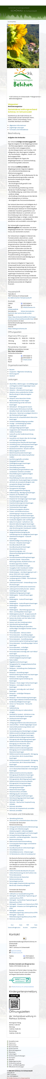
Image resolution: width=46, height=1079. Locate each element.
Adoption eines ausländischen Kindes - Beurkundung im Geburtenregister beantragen (21, 394)
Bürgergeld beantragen (16, 461)
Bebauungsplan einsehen (17, 451)
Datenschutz (12, 1045)
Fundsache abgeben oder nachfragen (21, 520)
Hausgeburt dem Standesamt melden (21, 568)
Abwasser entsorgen (15, 388)
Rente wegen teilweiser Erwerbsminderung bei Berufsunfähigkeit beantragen (22, 701)
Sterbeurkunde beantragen (18, 718)
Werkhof (12, 376)
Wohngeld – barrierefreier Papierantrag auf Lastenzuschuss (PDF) (23, 897)
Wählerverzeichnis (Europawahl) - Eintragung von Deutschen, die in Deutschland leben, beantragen (23, 762)
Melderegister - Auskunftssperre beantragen (23, 603)
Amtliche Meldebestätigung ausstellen (21, 421)
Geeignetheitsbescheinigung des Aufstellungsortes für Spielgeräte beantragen (23, 533)
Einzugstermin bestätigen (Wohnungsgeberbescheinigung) (19, 489)
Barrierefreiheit (13, 1047)
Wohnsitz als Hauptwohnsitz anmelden (21, 808)
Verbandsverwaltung (15, 1063)
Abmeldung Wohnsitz (16, 818)
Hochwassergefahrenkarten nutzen (20, 570)
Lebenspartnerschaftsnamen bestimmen (22, 587)
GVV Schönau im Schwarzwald (19, 97)
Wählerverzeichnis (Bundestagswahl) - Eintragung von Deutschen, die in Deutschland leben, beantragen (21, 743)
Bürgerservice (35, 97)
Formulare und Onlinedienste (18, 130)
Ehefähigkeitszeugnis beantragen (19, 463)
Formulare (12, 1058)
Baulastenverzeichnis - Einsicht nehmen (21, 449)
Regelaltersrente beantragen (18, 662)
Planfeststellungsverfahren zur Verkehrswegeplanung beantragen (20, 657)
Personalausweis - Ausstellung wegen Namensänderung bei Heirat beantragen (22, 636)
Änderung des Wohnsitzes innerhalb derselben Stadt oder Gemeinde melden (22, 410)
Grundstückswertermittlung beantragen (22, 557)
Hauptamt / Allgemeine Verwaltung (20, 372)
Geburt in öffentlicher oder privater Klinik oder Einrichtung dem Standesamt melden (22, 527)
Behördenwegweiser (15, 1050)
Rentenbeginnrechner (16, 881)
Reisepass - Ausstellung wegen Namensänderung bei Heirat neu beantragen (23, 673)
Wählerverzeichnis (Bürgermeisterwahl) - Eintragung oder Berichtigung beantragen (22, 738)
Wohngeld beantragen (16, 800)
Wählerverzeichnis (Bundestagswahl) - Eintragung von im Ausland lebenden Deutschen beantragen (21, 750)
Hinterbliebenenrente (16, 850)
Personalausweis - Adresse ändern (20, 633)
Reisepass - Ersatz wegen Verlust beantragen (23, 683)
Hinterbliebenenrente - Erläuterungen (21, 852)
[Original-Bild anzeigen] (14, 1009)
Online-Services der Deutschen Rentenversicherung (19, 878)
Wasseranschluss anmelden (18, 792)
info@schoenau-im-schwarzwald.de (22, 987)
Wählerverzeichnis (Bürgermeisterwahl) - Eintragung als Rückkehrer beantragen (22, 734)
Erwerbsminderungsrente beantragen (21, 503)
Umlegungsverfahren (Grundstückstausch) (22, 723)
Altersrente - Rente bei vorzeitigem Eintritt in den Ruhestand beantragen (23, 414)
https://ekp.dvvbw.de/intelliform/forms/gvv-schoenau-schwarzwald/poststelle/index (22, 318)
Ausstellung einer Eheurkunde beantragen (22, 442)
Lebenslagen (12, 1054)
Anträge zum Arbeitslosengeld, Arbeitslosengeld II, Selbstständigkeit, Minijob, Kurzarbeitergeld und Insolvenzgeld (23, 831)
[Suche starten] (7, 25)
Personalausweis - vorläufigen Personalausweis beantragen (18, 648)
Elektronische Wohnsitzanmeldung (20, 841)
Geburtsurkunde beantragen (18, 530)
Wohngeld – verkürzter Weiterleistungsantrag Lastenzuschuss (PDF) (23, 912)
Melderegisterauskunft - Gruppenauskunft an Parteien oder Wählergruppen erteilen (22, 615)
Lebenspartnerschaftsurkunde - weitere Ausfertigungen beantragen (22, 590)
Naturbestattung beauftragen (18, 624)
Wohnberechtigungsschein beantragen (21, 798)
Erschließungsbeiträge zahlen (18, 501)
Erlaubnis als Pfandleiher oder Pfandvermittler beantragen (18, 496)
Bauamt (11, 370)
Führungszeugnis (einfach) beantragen (21, 515)
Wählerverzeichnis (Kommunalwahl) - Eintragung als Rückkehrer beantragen (21, 774)
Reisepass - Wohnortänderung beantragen (22, 698)
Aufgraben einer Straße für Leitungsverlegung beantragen (19, 427)
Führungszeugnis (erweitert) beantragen (22, 518)
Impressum (12, 1043)
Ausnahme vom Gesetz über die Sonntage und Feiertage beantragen (22, 439)
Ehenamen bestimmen (16, 465)
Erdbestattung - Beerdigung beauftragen (22, 493)
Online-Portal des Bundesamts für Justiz (22, 871)
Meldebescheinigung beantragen (19, 593)
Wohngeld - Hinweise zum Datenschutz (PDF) (23, 904)
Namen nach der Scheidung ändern (20, 622)
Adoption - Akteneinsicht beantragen (21, 390)
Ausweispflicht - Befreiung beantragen (21, 447)
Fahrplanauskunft (16, 953)
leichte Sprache (13, 1048)
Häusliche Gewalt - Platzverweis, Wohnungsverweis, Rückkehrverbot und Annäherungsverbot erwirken (22, 562)
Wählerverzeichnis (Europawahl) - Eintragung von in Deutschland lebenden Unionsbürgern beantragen (23, 769)
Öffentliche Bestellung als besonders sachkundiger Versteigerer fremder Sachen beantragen (22, 628)
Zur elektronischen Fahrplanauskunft (20, 298)
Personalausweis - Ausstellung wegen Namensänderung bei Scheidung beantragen (23, 640)
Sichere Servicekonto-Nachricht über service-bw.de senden (21, 312)
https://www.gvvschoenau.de (17, 329)
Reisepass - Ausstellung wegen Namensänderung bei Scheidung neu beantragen (21, 679)
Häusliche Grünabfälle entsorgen (19, 566)
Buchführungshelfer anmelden (19, 459)
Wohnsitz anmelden (15, 810)
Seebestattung (14, 708)
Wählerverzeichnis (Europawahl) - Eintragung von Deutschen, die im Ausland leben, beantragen (23, 756)
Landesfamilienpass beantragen (19, 576)
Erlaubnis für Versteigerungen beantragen (22, 499)
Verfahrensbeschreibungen (17, 1056)
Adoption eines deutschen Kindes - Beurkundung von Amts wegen (20, 399)
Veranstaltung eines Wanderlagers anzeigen (23, 731)
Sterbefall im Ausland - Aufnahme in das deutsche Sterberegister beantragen (22, 715)
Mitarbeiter (12, 1052)
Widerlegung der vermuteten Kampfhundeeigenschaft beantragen (21, 795)
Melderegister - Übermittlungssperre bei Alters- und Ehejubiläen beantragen (22, 611)
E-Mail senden (27, 360)
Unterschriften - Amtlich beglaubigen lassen (23, 725)
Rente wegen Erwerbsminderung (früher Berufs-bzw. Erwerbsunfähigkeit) (22, 884)
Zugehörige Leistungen (16, 128)
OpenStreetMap (16, 951)
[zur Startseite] (22, 12)
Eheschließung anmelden (17, 467)
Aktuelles (11, 1059)
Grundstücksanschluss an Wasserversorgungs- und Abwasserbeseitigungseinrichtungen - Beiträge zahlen (21, 552)
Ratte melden (13, 660)
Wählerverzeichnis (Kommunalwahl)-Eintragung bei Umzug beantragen (21, 782)
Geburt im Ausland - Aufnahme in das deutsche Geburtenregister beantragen (21, 523)
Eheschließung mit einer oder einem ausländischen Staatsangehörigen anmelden (23, 479)
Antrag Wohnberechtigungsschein (20, 835)
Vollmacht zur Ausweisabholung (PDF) (21, 894)
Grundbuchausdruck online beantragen (22, 848)
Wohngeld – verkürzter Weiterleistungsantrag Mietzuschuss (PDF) (22, 916)
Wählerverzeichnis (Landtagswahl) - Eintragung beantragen (20, 786)
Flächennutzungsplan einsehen (19, 509)
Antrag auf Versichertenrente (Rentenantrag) (23, 827)
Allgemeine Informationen (17, 125)
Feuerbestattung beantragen (18, 505)
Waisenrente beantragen (17, 790)
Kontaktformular (14, 1041)
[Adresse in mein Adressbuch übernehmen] (25, 940)
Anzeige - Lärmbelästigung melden (20, 423)
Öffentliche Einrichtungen (16, 1067)
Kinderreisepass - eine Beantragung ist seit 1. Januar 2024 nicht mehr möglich (23, 573)
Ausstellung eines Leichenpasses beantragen (23, 444)
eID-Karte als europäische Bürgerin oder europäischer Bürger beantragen (22, 483)
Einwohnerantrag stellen (17, 486)
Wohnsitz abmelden (15, 806)
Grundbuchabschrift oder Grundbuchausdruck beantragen (19, 546)
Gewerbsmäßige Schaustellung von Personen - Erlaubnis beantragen (20, 542)
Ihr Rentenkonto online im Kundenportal (22, 854)
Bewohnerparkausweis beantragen (20, 453)
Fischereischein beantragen (18, 507)
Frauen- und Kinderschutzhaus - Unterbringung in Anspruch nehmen (20, 512)
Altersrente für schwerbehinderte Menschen (23, 820)
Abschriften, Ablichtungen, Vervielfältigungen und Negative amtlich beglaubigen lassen (23, 385)
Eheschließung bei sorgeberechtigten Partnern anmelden (21, 475)
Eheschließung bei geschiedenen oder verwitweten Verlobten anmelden (21, 471)
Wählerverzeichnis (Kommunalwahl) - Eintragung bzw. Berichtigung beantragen (22, 778)
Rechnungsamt (14, 374)
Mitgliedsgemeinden (15, 1061)
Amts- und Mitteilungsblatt (17, 1065)
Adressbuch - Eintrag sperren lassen (20, 407)
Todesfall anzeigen (15, 720)
